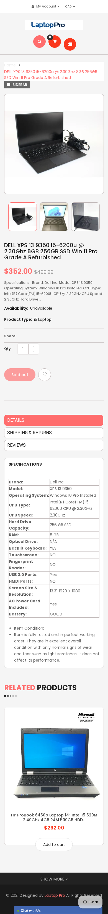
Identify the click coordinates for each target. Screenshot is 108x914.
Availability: (16, 308)
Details (15, 420)
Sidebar (19, 84)
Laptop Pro (55, 895)
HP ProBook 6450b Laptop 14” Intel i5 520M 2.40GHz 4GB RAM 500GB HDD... (54, 817)
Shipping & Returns (29, 432)
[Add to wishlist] (44, 374)
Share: (10, 336)
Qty (7, 348)
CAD (69, 6)
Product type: (18, 319)
